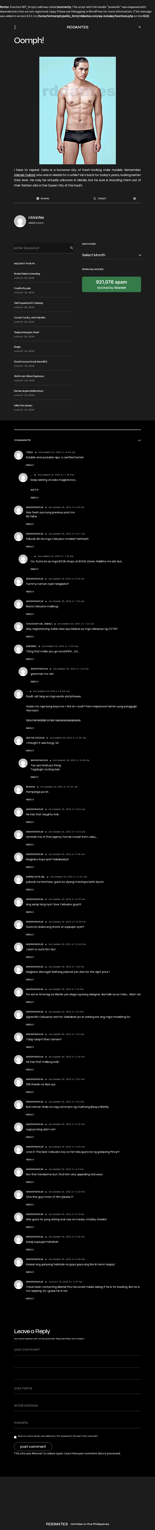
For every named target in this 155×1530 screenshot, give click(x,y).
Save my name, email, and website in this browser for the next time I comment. (58, 1436)
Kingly (17, 346)
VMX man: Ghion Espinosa (29, 376)
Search (68, 248)
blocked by (111, 284)
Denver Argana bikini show (28, 391)
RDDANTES (77, 27)
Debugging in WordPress (87, 11)
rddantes (36, 217)
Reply (30, 465)
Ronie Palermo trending (27, 273)
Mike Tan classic (23, 405)
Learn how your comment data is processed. (92, 1453)
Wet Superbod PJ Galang (28, 303)
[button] (16, 27)
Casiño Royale (22, 288)
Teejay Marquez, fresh (26, 332)
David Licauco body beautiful (30, 361)
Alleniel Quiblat (24, 175)
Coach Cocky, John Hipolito (29, 317)
